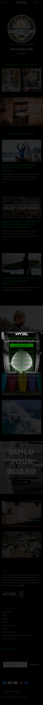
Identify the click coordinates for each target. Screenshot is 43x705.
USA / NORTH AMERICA (21, 345)
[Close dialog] (42, 333)
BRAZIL (21, 362)
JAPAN (21, 367)
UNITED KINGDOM (21, 371)
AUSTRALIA (21, 354)
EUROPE (21, 349)
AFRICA (21, 358)
